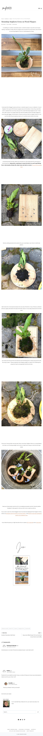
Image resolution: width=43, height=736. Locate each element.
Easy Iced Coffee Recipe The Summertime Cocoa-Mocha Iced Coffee (32, 634)
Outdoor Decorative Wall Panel (8, 634)
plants (11, 18)
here (13, 703)
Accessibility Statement (24, 729)
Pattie (8, 670)
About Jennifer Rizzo (12, 729)
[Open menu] (39, 8)
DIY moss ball (30, 522)
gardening (7, 18)
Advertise (33, 729)
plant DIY (11, 628)
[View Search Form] (41, 8)
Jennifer (3, 24)
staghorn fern (21, 628)
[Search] (38, 712)
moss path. (38, 522)
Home (2, 18)
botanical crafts (5, 628)
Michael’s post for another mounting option (16, 513)
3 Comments (14, 24)
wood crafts (27, 628)
